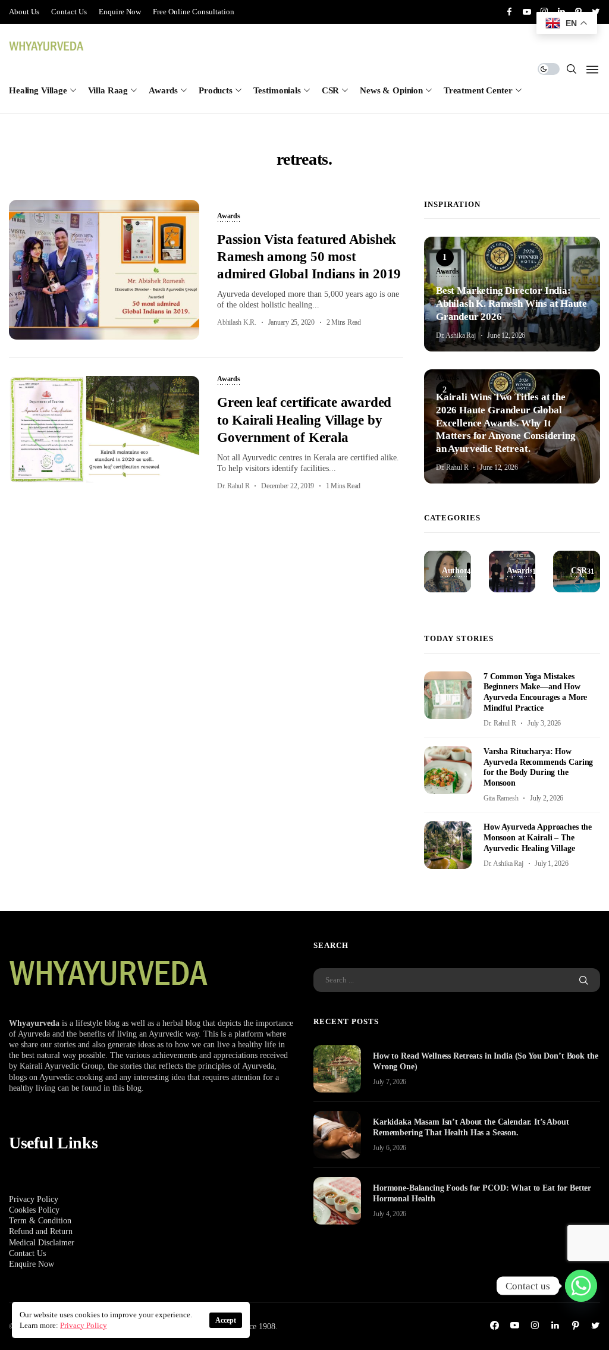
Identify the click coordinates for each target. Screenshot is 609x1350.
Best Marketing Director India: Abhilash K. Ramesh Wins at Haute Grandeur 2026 (511, 303)
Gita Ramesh (501, 798)
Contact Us (69, 11)
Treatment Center (478, 90)
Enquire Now (120, 11)
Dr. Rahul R (233, 486)
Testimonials (277, 90)
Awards (163, 90)
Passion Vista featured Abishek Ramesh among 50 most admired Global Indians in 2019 (309, 257)
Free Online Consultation (193, 11)
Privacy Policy (33, 1199)
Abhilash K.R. (236, 322)
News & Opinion (391, 90)
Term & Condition (40, 1220)
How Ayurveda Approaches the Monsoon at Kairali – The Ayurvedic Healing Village (538, 837)
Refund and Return (41, 1231)
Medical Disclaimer (41, 1242)
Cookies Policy (34, 1209)
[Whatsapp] (581, 1286)
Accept (225, 1320)
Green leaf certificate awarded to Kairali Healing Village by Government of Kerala (304, 420)
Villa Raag (108, 90)
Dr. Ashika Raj (456, 335)
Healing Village (38, 90)
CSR (331, 90)
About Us (24, 11)
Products (216, 90)
